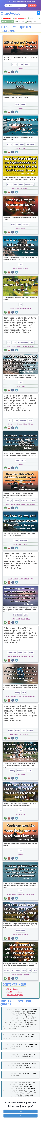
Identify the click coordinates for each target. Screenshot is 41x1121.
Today (26, 268)
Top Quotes (31, 22)
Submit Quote (8, 22)
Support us (7, 18)
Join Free (32, 5)
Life (15, 184)
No (20, 1116)
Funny (31, 18)
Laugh (32, 894)
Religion (23, 420)
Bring (23, 386)
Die (20, 934)
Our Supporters (20, 18)
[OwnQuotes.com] (11, 12)
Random (20, 22)
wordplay (26, 224)
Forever (23, 734)
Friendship (25, 500)
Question (32, 696)
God (10, 420)
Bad (32, 578)
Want (23, 148)
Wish (28, 618)
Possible (26, 974)
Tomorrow (31, 504)
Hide (29, 308)
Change (31, 346)
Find (20, 268)
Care (23, 618)
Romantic (23, 540)
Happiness (12, 652)
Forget (26, 894)
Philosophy (29, 184)
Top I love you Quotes (15, 992)
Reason (20, 696)
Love (21, 64)
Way (23, 774)
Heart (25, 424)
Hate (13, 224)
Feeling (25, 934)
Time (23, 814)
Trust (30, 420)
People (19, 346)
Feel (31, 656)
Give (26, 656)
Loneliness (17, 615)
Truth (32, 342)
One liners (30, 144)
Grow (30, 734)
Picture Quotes (12, 989)
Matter (20, 894)
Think (21, 656)
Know (17, 308)
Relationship (23, 342)
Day (23, 228)
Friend (20, 188)
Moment (24, 308)
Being (14, 504)
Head (25, 696)
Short (27, 64)
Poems (30, 730)
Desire (16, 500)
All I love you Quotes (15, 995)
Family (9, 184)
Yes (20, 1111)
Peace (27, 578)
